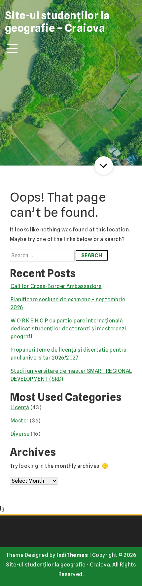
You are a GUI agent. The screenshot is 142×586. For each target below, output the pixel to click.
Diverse (20, 434)
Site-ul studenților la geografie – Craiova (57, 21)
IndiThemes (72, 555)
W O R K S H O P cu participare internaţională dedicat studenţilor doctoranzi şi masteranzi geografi (68, 328)
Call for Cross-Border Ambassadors (56, 286)
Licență (20, 407)
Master (20, 420)
